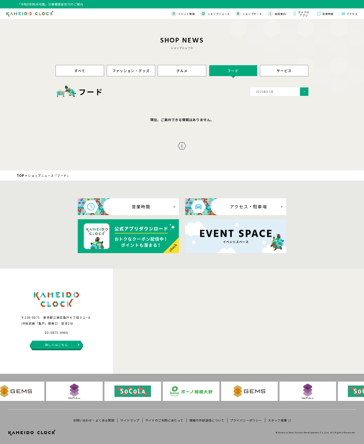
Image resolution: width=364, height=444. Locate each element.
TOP (20, 175)
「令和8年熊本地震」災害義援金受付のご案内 (50, 4)
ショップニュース (218, 14)
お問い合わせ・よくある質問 (94, 420)
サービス (284, 70)
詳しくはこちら (56, 345)
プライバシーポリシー (246, 420)
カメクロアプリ (303, 14)
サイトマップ (129, 420)
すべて (79, 70)
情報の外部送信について (206, 420)
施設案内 (280, 14)
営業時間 (327, 14)
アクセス (352, 14)
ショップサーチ (252, 14)
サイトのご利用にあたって (164, 420)
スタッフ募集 (277, 420)
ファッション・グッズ (131, 70)
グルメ (181, 70)
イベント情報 (186, 14)
